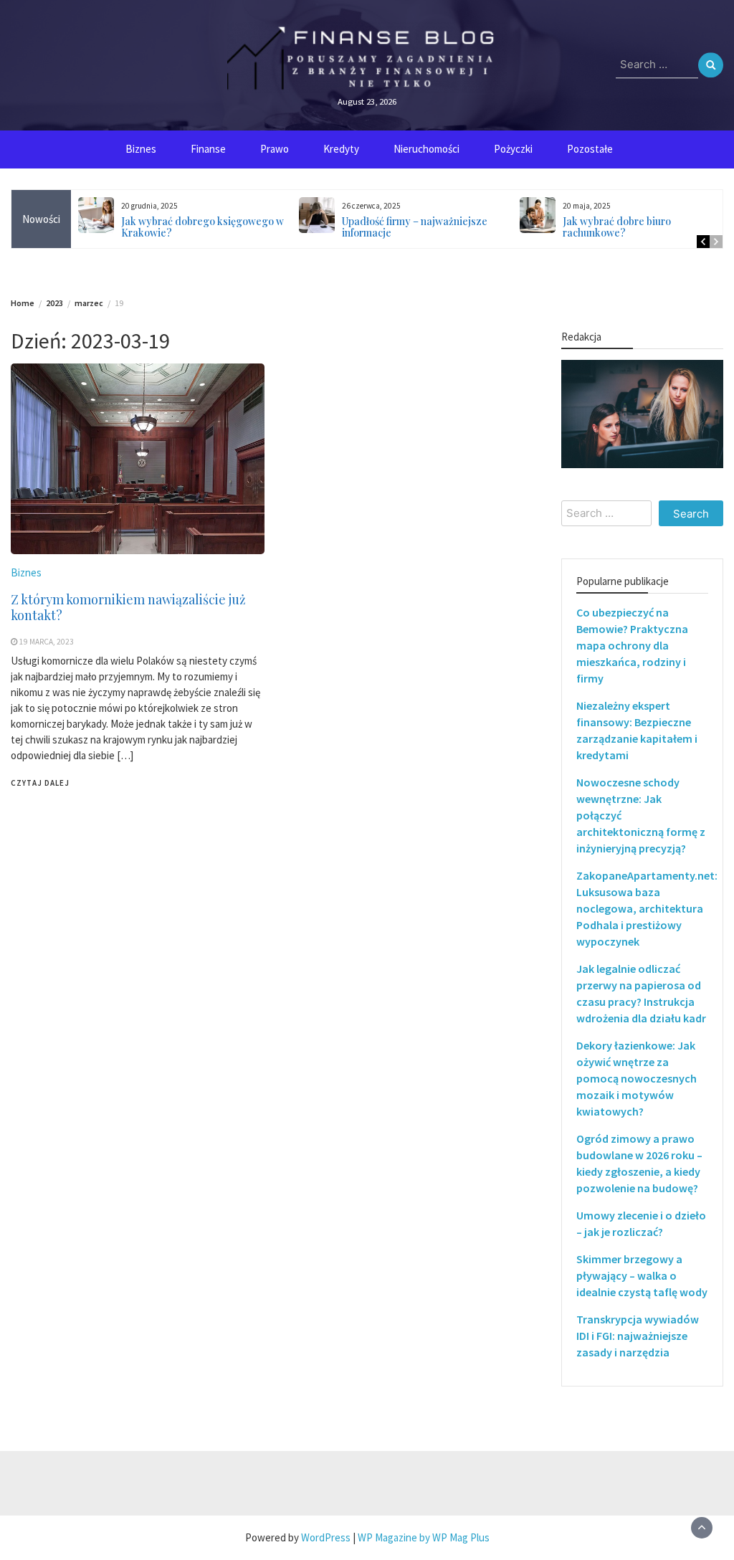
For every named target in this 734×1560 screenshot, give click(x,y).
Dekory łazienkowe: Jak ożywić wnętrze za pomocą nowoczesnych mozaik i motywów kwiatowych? (636, 1078)
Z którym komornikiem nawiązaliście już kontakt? (128, 607)
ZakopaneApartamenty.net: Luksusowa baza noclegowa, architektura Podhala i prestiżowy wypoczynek (647, 908)
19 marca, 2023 (46, 642)
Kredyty (341, 149)
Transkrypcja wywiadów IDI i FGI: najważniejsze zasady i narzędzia (637, 1335)
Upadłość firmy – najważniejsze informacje (414, 226)
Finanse (208, 149)
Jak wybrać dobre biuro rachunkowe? (617, 226)
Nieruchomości (426, 149)
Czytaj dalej (40, 783)
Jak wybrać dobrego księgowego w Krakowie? (202, 226)
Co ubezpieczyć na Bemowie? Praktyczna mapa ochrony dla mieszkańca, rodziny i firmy (632, 645)
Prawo (274, 149)
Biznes (140, 149)
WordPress (326, 1537)
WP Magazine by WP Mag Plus (424, 1537)
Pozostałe (590, 149)
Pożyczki (513, 149)
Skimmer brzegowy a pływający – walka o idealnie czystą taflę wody (641, 1275)
